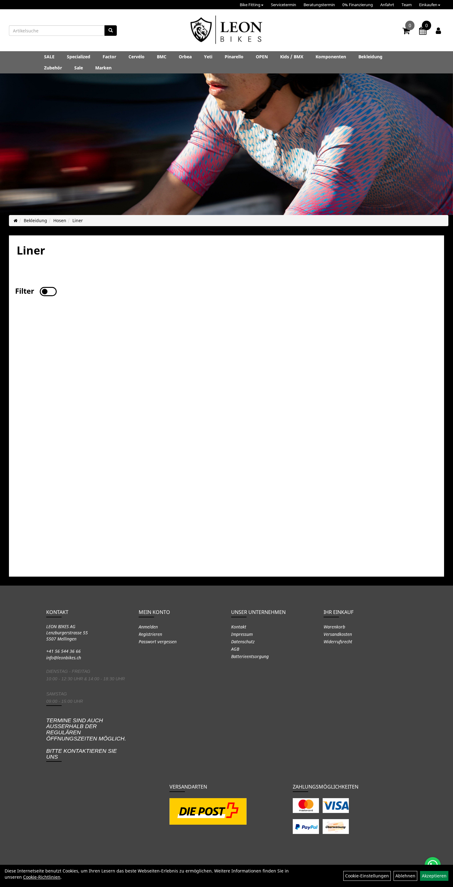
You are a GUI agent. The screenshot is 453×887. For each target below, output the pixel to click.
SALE (49, 57)
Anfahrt (387, 4)
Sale (78, 68)
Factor (109, 57)
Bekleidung (370, 57)
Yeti (208, 57)
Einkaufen (428, 4)
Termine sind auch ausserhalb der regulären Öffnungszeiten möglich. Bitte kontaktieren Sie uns (86, 738)
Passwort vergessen (158, 642)
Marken (103, 68)
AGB (235, 649)
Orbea (185, 57)
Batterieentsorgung (250, 656)
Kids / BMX (291, 57)
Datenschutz (243, 642)
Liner (77, 220)
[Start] (16, 220)
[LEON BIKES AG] (226, 30)
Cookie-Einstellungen (367, 876)
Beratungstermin (319, 4)
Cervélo (137, 57)
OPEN (262, 57)
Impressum (242, 634)
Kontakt (238, 627)
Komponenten (331, 57)
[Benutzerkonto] (438, 30)
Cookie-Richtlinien (41, 877)
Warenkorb (334, 627)
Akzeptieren (434, 876)
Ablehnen (405, 876)
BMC (161, 57)
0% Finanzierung (357, 4)
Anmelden (148, 627)
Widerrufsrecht (338, 642)
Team (407, 4)
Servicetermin (283, 4)
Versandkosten (338, 634)
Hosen (59, 220)
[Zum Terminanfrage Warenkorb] (422, 31)
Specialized (78, 57)
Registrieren (150, 634)
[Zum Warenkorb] (406, 31)
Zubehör (53, 68)
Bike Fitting (250, 4)
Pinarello (234, 57)
